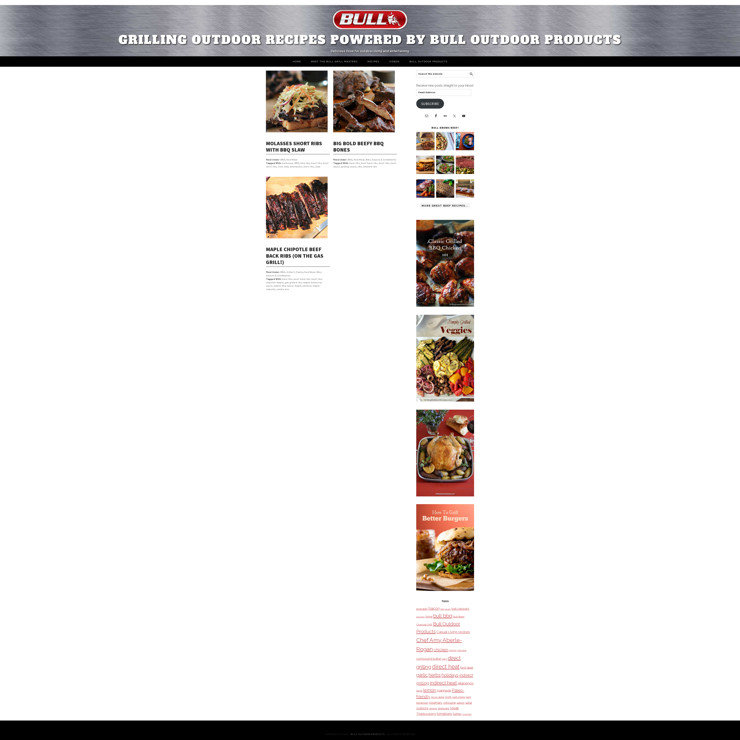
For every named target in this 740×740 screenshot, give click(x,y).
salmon (461, 702)
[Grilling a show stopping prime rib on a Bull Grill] (465, 173)
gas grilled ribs (293, 282)
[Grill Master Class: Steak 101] (465, 196)
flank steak (466, 667)
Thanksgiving (426, 714)
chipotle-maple (275, 282)
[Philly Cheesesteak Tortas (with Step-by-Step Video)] (425, 173)
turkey (457, 714)
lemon (429, 690)
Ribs (368, 160)
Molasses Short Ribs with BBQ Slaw (294, 146)
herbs (435, 675)
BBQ (282, 160)
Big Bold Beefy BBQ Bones (358, 146)
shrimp (433, 708)
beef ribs (316, 163)
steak (454, 708)
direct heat (445, 666)
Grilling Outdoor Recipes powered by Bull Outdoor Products (370, 40)
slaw (317, 166)
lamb (419, 690)
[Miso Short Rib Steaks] (465, 149)
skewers (443, 708)
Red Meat (291, 160)
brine (429, 616)
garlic (422, 675)
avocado (422, 608)
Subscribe (430, 103)
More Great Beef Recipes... (445, 205)
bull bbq (442, 616)
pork (448, 697)
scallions (422, 708)
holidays (449, 675)
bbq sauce (445, 609)
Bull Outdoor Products (368, 734)
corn (444, 658)
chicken (441, 649)
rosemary (435, 703)
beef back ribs (369, 163)
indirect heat (443, 683)
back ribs (354, 163)
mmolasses (296, 166)
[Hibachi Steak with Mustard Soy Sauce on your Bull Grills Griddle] (445, 149)
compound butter (428, 659)
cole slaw (283, 166)
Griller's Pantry (294, 272)
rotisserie (449, 703)
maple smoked (303, 286)
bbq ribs (305, 163)
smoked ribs (370, 166)
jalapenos (465, 683)
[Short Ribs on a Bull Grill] (425, 196)
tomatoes (444, 714)
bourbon (420, 617)
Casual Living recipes (453, 632)
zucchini (467, 714)
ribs (360, 166)
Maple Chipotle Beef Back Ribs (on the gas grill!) (294, 256)
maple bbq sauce (283, 286)
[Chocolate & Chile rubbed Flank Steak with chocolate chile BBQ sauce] (445, 196)
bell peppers (460, 609)
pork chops (458, 697)
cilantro (453, 650)
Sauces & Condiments (384, 160)
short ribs (308, 166)
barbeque (287, 163)
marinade (444, 690)
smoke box (283, 289)
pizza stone (437, 697)
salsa (468, 702)
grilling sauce (349, 166)
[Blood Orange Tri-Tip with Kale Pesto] (445, 173)
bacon (434, 608)
